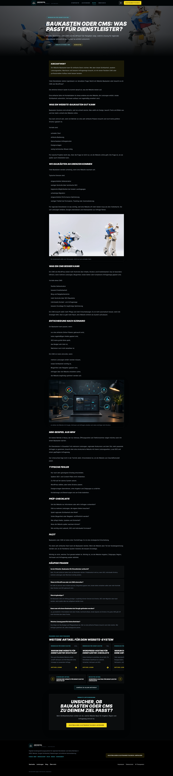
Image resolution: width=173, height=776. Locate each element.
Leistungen (86, 3)
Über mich (102, 3)
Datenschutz (129, 764)
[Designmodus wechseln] (121, 3)
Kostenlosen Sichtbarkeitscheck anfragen (86, 725)
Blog (94, 3)
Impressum (121, 764)
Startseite (75, 3)
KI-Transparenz (139, 764)
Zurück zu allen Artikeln (86, 687)
